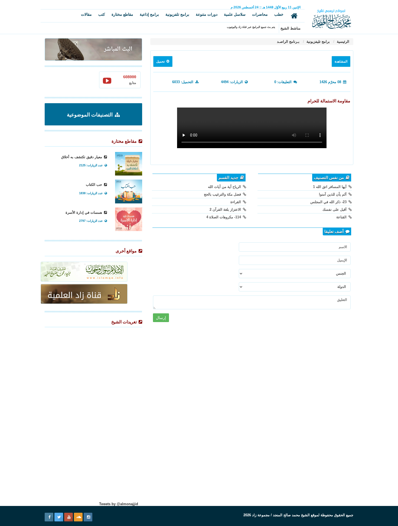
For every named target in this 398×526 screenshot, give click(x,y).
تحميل (160, 61)
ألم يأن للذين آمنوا (333, 194)
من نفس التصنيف (329, 178)
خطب (278, 14)
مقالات (86, 14)
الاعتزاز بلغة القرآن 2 (226, 209)
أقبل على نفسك (335, 209)
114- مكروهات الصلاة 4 (224, 217)
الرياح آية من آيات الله (225, 187)
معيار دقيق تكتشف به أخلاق (82, 157)
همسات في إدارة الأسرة (84, 212)
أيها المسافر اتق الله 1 (330, 187)
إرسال (161, 318)
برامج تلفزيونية (177, 14)
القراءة (236, 202)
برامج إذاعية (149, 14)
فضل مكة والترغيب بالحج (223, 194)
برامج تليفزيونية (317, 42)
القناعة (342, 217)
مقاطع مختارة (122, 14)
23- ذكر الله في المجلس (329, 202)
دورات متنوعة (206, 14)
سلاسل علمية (235, 14)
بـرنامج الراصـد (288, 42)
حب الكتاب (94, 185)
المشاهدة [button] (341, 61)
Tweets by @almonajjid (118, 504)
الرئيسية (342, 42)
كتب (101, 14)
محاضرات (260, 14)
